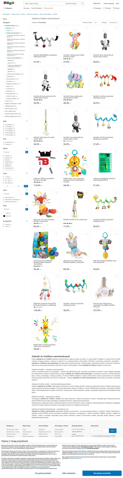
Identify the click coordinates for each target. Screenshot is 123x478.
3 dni (7, 226)
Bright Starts (9, 162)
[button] (82, 3)
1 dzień (8, 224)
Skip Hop (8, 158)
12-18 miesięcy (10, 130)
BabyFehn (8, 166)
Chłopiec (8, 144)
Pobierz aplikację (109, 3)
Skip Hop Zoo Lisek (11, 201)
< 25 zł (7, 176)
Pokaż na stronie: (87, 22)
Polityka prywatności (75, 458)
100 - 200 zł (9, 183)
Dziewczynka (10, 142)
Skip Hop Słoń (10, 197)
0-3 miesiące (9, 124)
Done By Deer (9, 168)
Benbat (8, 160)
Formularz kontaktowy (78, 429)
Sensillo (8, 155)
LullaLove (8, 164)
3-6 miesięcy (9, 126)
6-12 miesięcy (10, 128)
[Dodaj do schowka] (57, 28)
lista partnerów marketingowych (40, 465)
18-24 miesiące (10, 132)
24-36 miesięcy (10, 135)
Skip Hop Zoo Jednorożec (13, 199)
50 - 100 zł (8, 181)
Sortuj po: (104, 22)
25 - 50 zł (8, 179)
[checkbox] (3, 124)
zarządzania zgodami (83, 452)
